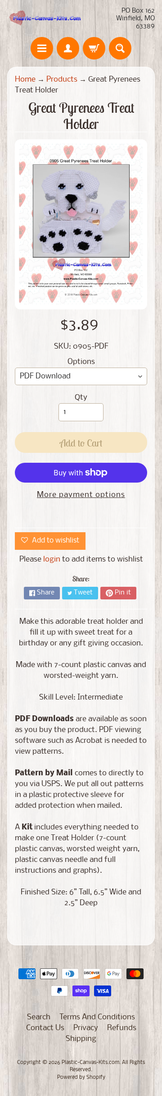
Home (25, 79)
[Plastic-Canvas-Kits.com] (44, 18)
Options (81, 362)
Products (61, 79)
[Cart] (94, 48)
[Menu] (42, 48)
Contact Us (45, 1028)
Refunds (121, 1028)
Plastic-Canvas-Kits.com (90, 1062)
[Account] (68, 48)
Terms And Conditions (97, 1017)
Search (38, 1017)
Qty (81, 397)
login (51, 559)
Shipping (81, 1039)
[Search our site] (120, 48)
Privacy (85, 1028)
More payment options (81, 495)
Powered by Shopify (81, 1077)
